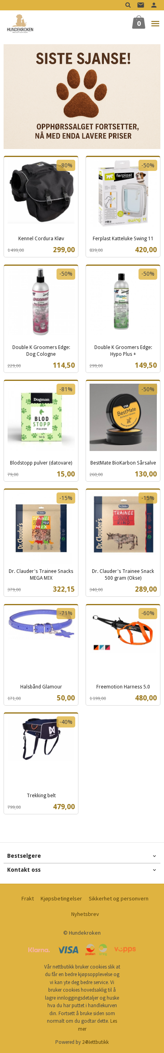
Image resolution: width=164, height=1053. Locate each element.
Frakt (27, 898)
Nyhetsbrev (85, 914)
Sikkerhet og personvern (118, 898)
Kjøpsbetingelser (61, 898)
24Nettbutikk (95, 1042)
